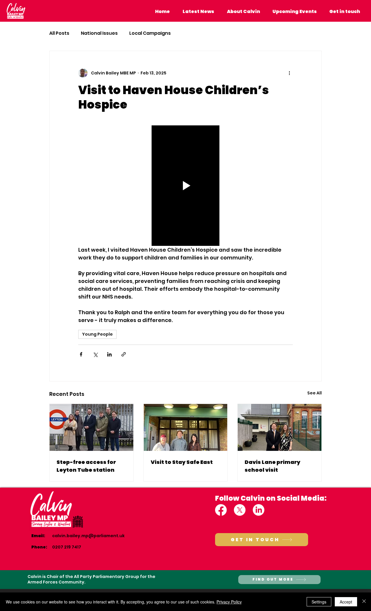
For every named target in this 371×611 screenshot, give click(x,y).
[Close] (364, 601)
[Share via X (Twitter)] (95, 354)
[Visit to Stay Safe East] (186, 427)
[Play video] (185, 185)
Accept (346, 602)
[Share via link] (123, 354)
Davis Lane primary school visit (272, 465)
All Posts (59, 33)
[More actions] (289, 72)
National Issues (99, 33)
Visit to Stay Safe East (182, 462)
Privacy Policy (229, 602)
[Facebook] (221, 510)
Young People (97, 334)
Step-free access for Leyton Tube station (86, 465)
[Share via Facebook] (81, 354)
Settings (319, 602)
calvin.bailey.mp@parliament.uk (88, 536)
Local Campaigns (150, 33)
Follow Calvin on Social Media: (271, 498)
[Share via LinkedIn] (109, 354)
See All (314, 393)
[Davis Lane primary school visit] (279, 427)
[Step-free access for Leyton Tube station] (91, 427)
